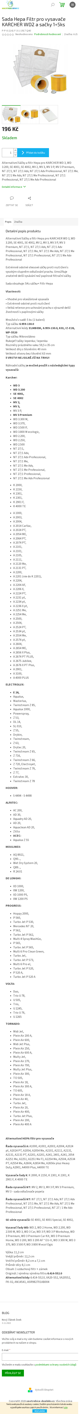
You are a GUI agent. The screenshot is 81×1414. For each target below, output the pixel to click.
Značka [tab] (18, 222)
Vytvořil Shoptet (44, 1390)
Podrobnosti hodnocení (47, 34)
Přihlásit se (13, 1373)
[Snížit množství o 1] (15, 155)
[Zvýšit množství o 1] (15, 150)
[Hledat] (53, 4)
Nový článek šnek (11, 1320)
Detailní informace (12, 187)
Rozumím (39, 1411)
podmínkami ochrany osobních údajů (55, 1365)
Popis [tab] (8, 222)
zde (65, 1407)
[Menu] (72, 4)
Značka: (71, 34)
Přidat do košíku (35, 152)
